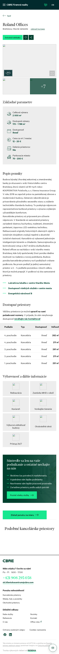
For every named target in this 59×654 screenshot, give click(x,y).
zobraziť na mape (38, 29)
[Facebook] (5, 634)
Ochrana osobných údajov (14, 629)
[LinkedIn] (10, 634)
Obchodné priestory (11, 602)
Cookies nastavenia (38, 629)
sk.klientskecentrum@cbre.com (18, 582)
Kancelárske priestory (12, 595)
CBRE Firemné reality (17, 4)
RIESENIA (32, 650)
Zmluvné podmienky (45, 645)
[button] (53, 648)
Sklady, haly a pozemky (12, 598)
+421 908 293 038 (17, 577)
